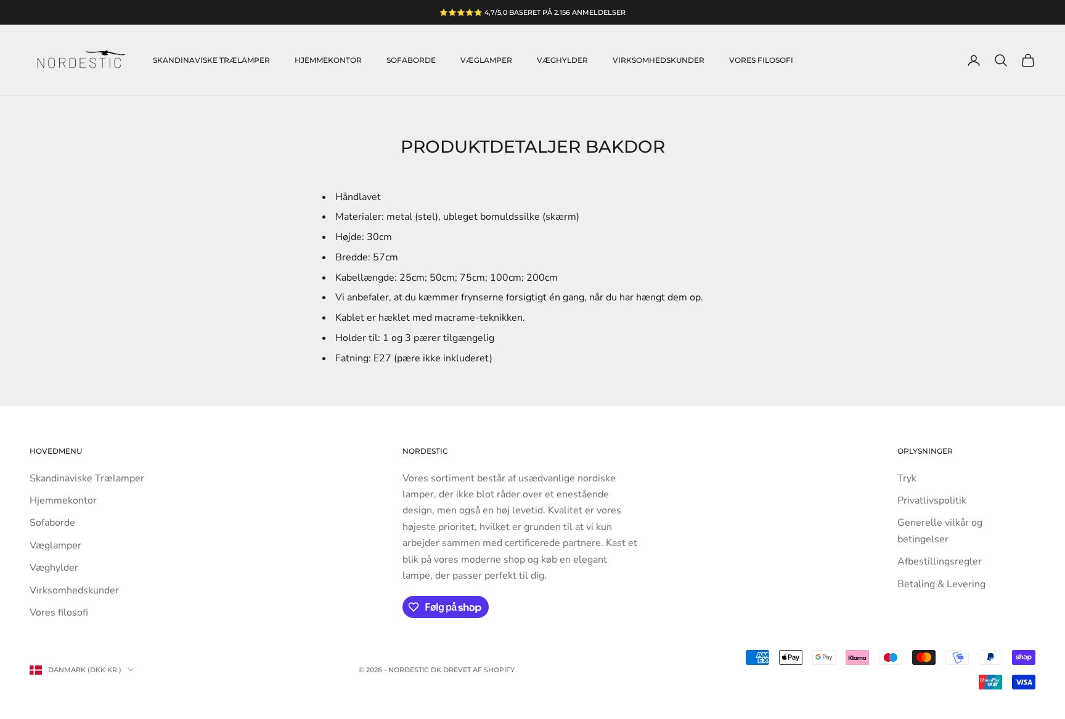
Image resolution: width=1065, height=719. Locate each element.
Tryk (906, 478)
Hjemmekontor (328, 60)
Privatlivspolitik (931, 500)
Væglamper (486, 60)
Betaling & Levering (941, 584)
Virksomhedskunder (658, 60)
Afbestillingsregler (939, 561)
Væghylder (562, 60)
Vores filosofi (761, 60)
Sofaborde (411, 60)
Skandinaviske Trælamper (211, 60)
